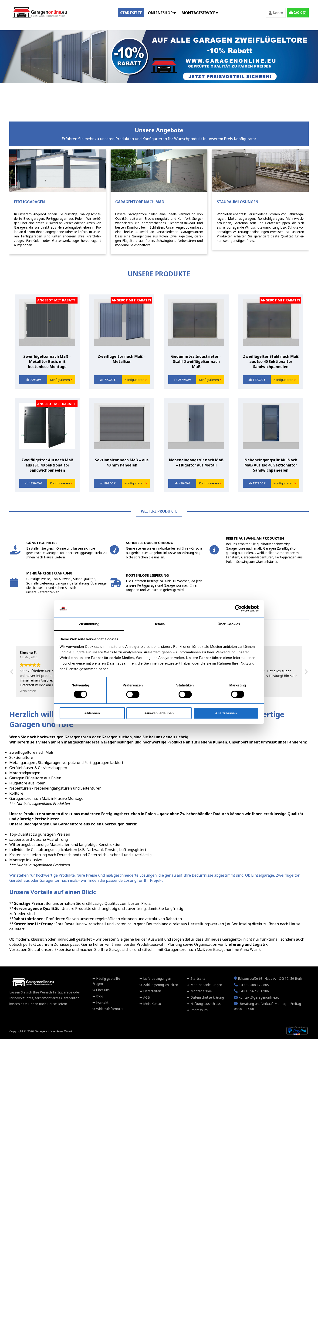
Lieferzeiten (151, 991)
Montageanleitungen (205, 985)
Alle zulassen (226, 713)
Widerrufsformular (109, 1009)
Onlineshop (160, 12)
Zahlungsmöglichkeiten (160, 985)
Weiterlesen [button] (28, 691)
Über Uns (102, 990)
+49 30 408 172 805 (254, 985)
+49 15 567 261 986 (254, 991)
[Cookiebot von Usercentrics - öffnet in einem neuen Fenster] (238, 608)
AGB (146, 997)
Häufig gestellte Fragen (106, 981)
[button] (306, 673)
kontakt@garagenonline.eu (259, 997)
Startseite (131, 12)
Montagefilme (200, 991)
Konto (277, 12)
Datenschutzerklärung (206, 997)
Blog (99, 996)
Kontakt (101, 1002)
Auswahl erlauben (159, 713)
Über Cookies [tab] (229, 624)
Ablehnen (92, 713)
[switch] (132, 694)
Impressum (198, 1010)
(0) (300, 12)
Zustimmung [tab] (89, 624)
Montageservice (198, 12)
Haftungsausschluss (205, 1003)
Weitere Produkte (159, 511)
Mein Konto (151, 1003)
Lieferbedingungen (156, 978)
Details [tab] (159, 624)
